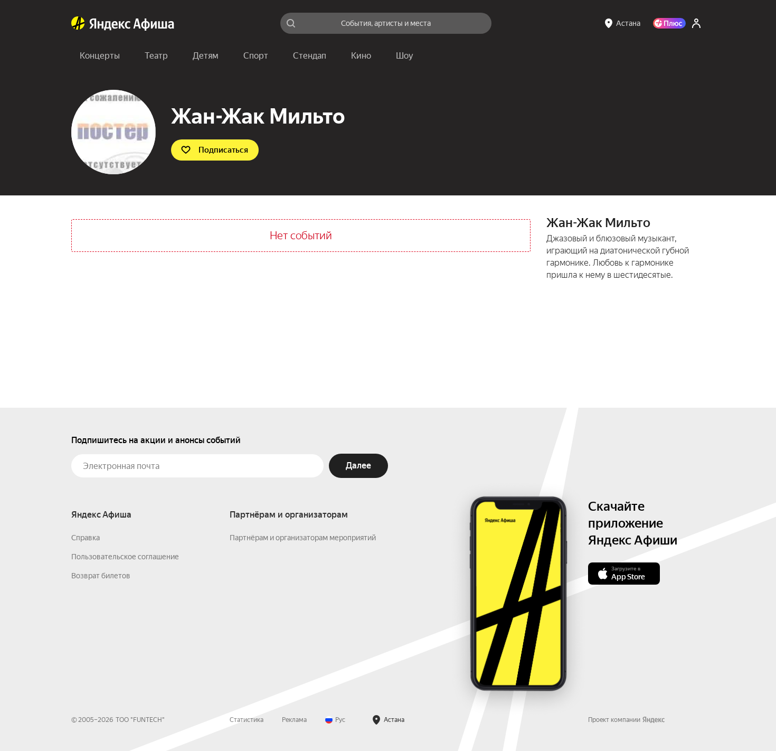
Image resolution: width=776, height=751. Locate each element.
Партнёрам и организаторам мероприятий (303, 537)
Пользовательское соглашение (125, 556)
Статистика (246, 720)
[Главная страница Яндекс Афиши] (78, 23)
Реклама (294, 720)
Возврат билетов (100, 575)
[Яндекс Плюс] (669, 23)
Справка (85, 537)
